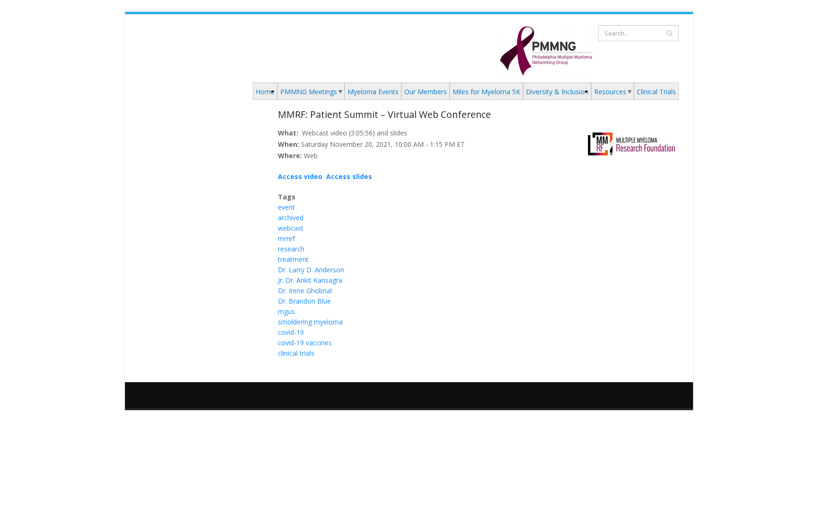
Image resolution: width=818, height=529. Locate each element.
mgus (286, 311)
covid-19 (291, 332)
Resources (610, 91)
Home (265, 91)
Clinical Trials (656, 91)
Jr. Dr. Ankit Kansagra (310, 280)
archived (290, 217)
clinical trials (296, 353)
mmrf (286, 238)
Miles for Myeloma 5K (486, 91)
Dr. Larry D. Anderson (311, 269)
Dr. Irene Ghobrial (305, 290)
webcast (290, 228)
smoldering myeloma (310, 321)
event (286, 207)
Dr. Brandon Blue (304, 300)
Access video (300, 176)
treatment (293, 259)
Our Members (425, 91)
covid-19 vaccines (305, 342)
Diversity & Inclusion (557, 91)
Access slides (349, 176)
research (291, 248)
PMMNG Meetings (308, 91)
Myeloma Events (373, 91)
